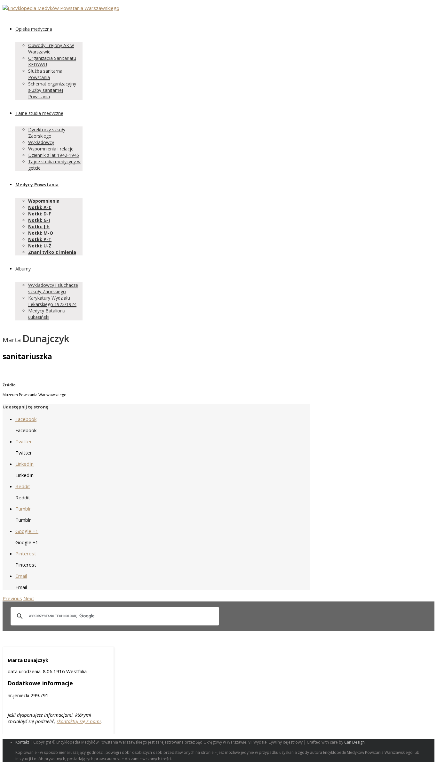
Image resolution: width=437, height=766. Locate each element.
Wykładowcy (41, 142)
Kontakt (22, 742)
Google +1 (26, 531)
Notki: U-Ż (39, 246)
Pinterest (25, 553)
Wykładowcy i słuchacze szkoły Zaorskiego (53, 288)
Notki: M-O (40, 233)
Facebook (25, 419)
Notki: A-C (40, 207)
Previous (12, 598)
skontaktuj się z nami (79, 721)
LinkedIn (24, 464)
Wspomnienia (44, 201)
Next (28, 598)
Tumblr (23, 508)
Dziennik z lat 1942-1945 (53, 155)
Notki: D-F (39, 214)
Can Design (354, 742)
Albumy (23, 269)
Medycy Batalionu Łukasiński (46, 314)
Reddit (22, 486)
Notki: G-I (39, 220)
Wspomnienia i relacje (51, 149)
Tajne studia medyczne (39, 113)
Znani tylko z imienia (52, 252)
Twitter (23, 441)
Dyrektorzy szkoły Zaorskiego (46, 132)
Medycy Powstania (37, 184)
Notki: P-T (40, 239)
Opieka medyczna (33, 29)
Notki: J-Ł (39, 226)
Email (21, 576)
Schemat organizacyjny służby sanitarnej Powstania (52, 90)
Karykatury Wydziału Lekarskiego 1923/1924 (52, 301)
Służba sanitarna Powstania (45, 74)
